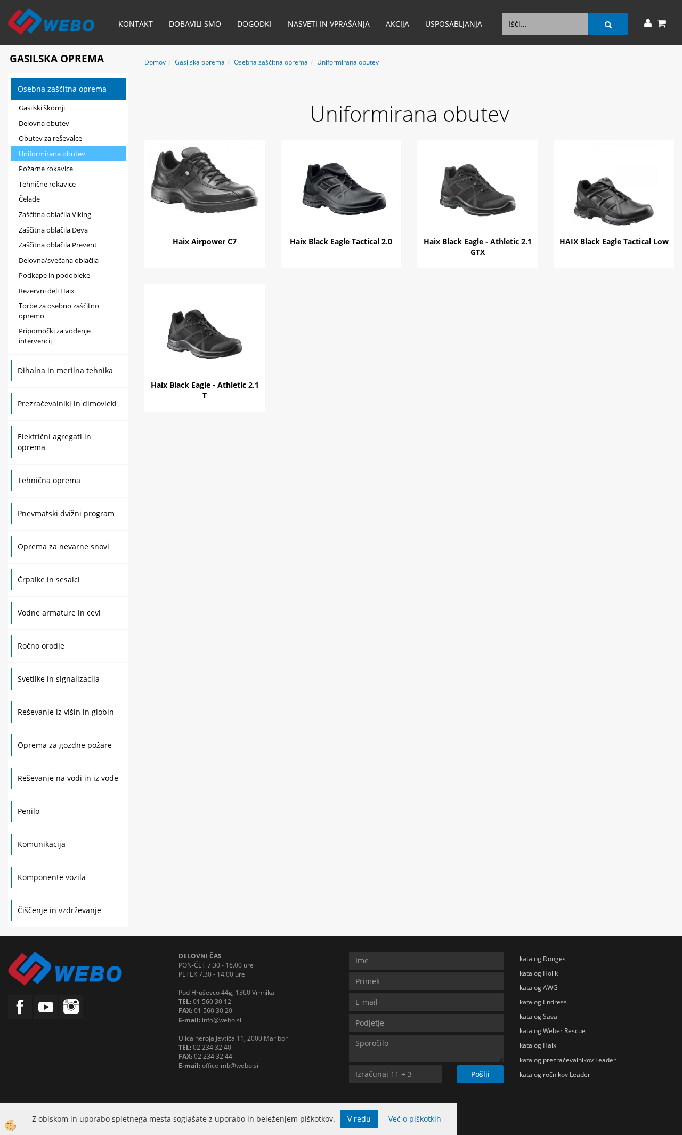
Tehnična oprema (49, 480)
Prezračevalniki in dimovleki (67, 403)
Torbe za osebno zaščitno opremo (59, 311)
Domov (155, 62)
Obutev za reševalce (50, 138)
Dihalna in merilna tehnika (65, 370)
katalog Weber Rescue (552, 1030)
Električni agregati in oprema (54, 441)
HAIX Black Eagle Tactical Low (614, 241)
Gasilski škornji (42, 108)
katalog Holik (538, 973)
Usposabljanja (453, 24)
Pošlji (480, 1074)
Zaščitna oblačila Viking (55, 214)
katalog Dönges (542, 958)
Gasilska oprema (200, 62)
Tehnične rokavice (47, 184)
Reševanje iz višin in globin (66, 712)
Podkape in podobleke (54, 275)
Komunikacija (42, 844)
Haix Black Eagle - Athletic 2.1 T (205, 390)
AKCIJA (397, 24)
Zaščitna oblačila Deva (53, 230)
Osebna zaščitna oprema (62, 89)
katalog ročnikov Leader (554, 1074)
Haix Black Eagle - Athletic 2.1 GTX (478, 246)
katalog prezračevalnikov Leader (567, 1060)
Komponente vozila (52, 877)
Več (204, 189)
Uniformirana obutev (52, 153)
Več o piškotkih (414, 1119)
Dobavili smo (195, 24)
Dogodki (254, 24)
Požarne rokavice (46, 168)
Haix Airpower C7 (205, 241)
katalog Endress (543, 1001)
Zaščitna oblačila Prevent (58, 245)
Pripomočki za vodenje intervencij (55, 336)
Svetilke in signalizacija (59, 679)
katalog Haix (537, 1045)
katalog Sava (538, 1016)
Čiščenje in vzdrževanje (59, 910)
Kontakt (135, 24)
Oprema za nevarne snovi (63, 546)
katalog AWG (538, 987)
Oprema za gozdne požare (65, 745)
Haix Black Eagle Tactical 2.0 (341, 241)
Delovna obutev (44, 123)
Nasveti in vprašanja (329, 24)
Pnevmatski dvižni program (66, 513)
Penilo (28, 811)
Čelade (29, 199)
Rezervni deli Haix (47, 290)
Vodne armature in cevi (59, 613)
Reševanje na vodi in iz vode (68, 778)
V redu (359, 1119)
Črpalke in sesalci (49, 579)
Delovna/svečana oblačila (59, 260)
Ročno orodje (41, 646)
